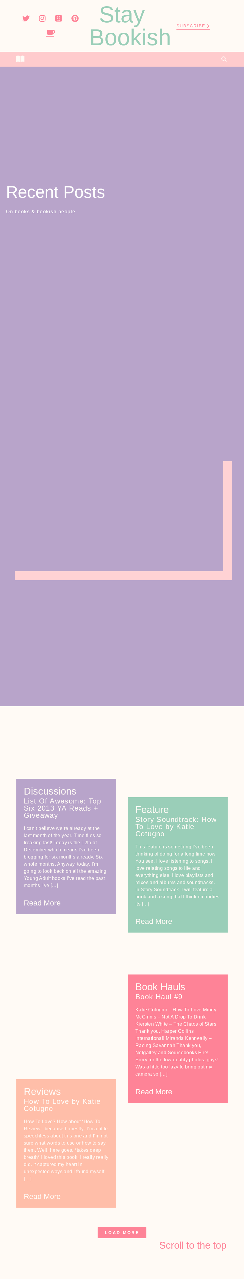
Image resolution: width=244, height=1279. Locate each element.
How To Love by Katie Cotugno (62, 1104)
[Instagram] (42, 18)
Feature (152, 809)
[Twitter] (25, 18)
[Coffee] (50, 33)
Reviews (42, 1091)
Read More (42, 903)
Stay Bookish (130, 25)
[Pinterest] (75, 18)
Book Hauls (160, 986)
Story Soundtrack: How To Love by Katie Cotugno (176, 826)
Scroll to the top (192, 1245)
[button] (122, 59)
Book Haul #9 (159, 997)
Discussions (50, 791)
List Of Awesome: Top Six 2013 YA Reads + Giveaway (62, 808)
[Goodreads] (58, 18)
